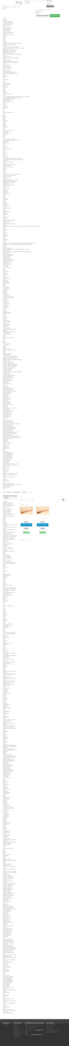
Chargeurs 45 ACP (7, 370)
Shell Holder (5, 345)
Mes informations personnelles (53, 1030)
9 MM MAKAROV (7, 332)
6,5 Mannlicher (6, 313)
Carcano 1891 (6, 445)
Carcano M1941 (6, 409)
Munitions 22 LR (6, 250)
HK (3, 80)
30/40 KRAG (5, 280)
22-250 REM (5, 325)
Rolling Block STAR (7, 434)
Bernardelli (5, 120)
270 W (4, 314)
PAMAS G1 (5, 126)
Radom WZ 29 (6, 451)
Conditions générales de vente (18, 1032)
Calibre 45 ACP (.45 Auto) (8, 260)
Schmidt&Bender (6, 211)
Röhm (4, 136)
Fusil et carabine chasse (8, 485)
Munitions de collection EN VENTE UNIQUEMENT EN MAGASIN (17, 244)
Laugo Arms (5, 192)
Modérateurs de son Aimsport (9, 51)
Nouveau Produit (6, 486)
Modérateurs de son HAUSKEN (10, 50)
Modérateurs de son (7, 49)
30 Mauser (5, 290)
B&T (4, 151)
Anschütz (5, 479)
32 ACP (4, 284)
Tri (19, 499)
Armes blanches (6, 188)
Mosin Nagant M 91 (7, 411)
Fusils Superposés (7, 29)
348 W (4, 279)
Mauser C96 (5, 400)
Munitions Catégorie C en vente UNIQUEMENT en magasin (16, 249)
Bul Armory (5, 146)
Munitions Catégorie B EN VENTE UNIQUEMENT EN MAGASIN (17, 251)
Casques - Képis (6, 348)
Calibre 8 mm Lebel (7, 263)
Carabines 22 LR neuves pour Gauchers (12, 174)
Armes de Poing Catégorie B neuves (11, 73)
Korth (4, 95)
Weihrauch (5, 134)
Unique (4, 102)
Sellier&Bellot (6, 239)
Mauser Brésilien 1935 (8, 425)
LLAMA (4, 122)
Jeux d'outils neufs (7, 267)
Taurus (4, 77)
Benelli (4, 40)
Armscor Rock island (7, 94)
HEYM (4, 36)
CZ (3, 78)
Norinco (4, 476)
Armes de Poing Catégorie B (9, 72)
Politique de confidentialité (17, 1035)
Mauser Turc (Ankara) (8, 438)
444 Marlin (5, 317)
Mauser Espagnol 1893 (8, 453)
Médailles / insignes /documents (10, 349)
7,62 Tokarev (5, 302)
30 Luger (5, 301)
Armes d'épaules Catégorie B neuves (11, 140)
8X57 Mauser (6, 283)
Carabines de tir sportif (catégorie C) (11, 57)
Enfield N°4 (5, 405)
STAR (4, 119)
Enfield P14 (5, 406)
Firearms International (7, 130)
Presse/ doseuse (6, 343)
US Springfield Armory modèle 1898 (11, 436)
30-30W (4, 245)
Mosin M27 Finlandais (7, 457)
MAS (4, 385)
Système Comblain (7, 443)
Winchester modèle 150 (8, 483)
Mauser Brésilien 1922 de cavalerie (10, 463)
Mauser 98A (5, 394)
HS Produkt (5, 79)
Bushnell (5, 212)
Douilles (4, 341)
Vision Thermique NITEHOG (9, 220)
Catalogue (5, 20)
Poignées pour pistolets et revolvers (11, 473)
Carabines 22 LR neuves (8, 166)
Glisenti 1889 (6, 469)
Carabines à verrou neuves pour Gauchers (12, 43)
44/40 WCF (5, 289)
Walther (4, 85)
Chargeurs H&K (6, 374)
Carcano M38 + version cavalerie (10, 408)
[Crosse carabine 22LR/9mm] (26, 510)
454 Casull (5, 277)
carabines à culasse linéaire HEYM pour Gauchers (14, 48)
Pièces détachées (7, 25)
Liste (65, 500)
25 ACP (4, 309)
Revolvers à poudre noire (8, 23)
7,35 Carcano (6, 295)
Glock (4, 74)
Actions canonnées (7, 176)
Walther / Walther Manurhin (9, 99)
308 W (4, 272)
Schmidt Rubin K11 (7, 392)
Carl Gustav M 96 (7, 415)
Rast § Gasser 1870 (7, 459)
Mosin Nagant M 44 (7, 412)
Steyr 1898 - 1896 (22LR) (8, 429)
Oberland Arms (6, 142)
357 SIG (4, 269)
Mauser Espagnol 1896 (8, 454)
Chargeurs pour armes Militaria (9, 358)
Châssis (4, 45)
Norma (4, 233)
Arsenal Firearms (6, 83)
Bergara (4, 37)
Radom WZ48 (6, 446)
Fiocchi (4, 240)
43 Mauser (5, 307)
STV (4, 238)
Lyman (4, 335)
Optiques (5, 202)
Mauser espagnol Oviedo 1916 (9, 465)
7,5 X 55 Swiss (6, 300)
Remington (5, 229)
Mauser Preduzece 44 (8, 431)
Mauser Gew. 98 (6, 399)
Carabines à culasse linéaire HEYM (10, 46)
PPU (4, 227)
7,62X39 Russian (6, 288)
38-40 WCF (5, 273)
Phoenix (4, 90)
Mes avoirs (49, 1026)
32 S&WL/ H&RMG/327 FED (9, 329)
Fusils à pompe (6, 31)
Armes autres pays (7, 67)
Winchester (5, 234)
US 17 (4, 419)
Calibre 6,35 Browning (7, 255)
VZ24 (4, 450)
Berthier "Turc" (6, 387)
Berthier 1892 (6, 381)
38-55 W (5, 246)
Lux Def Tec (5, 153)
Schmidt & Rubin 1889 (8, 389)
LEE (4, 268)
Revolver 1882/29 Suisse (8, 112)
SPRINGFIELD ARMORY (8, 377)
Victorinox (5, 194)
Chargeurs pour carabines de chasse (11, 357)
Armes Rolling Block (7, 455)
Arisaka (4, 466)
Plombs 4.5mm (6, 186)
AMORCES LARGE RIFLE (9, 223)
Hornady (5, 228)
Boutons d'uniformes (7, 353)
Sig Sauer (5, 42)
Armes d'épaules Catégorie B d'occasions (12, 158)
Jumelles (5, 216)
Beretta (4, 91)
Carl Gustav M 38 (7, 416)
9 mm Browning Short (7, 369)
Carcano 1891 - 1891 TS (8, 410)
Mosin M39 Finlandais (7, 456)
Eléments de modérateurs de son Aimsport (12, 54)
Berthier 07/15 (6, 382)
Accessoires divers (7, 68)
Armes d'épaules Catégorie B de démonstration (13, 159)
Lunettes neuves (6, 204)
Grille (63, 500)
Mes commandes (50, 1025)
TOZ (4, 482)
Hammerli (5, 106)
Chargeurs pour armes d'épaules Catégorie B (13, 371)
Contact (4, 488)
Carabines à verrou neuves (9, 34)
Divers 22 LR (6, 471)
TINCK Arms (5, 157)
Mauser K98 (5, 396)
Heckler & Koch (6, 193)
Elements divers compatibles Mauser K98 (12, 437)
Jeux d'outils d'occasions (8, 337)
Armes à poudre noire (7, 21)
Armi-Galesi (5, 131)
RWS (4, 231)
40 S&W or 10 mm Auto (8, 296)
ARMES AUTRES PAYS (8, 388)
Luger (4, 135)
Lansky (4, 196)
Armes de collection (7, 60)
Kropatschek (5, 417)
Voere (4, 478)
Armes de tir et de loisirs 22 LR (9, 164)
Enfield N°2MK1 (6, 467)
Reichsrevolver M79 (7, 420)
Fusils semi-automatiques (8, 32)
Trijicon (4, 210)
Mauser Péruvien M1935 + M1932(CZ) (11, 423)
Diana (4, 172)
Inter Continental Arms (8, 101)
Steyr (4, 114)
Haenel (4, 39)
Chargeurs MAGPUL (7, 376)
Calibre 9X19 (5, 252)
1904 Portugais (6, 448)
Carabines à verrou (7, 33)
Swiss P (4, 242)
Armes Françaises (7, 66)
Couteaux (5, 189)
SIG (4, 113)
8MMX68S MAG (6, 322)
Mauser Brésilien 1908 (8, 421)
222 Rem (5, 292)
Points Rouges (6, 217)
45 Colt (4, 276)
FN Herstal (5, 107)
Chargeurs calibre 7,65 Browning (10, 365)
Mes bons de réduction (51, 1032)
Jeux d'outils (5, 266)
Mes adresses (49, 1028)
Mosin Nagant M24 (7, 402)
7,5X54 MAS (5, 271)
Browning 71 (5, 439)
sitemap (15, 1037)
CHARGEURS (6, 354)
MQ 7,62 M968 (6, 461)
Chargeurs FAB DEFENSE (9, 375)
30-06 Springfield (6, 324)
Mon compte (50, 1023)
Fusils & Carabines (7, 27)
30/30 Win (5, 291)
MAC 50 (4, 125)
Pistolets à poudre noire (8, 22)
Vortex (4, 209)
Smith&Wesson (6, 100)
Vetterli (4, 444)
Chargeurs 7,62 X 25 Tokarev (9, 366)
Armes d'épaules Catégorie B (9, 139)
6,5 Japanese (6, 306)
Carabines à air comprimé (8, 185)
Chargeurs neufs (6, 360)
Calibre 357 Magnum (7, 259)
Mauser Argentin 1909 (7, 426)
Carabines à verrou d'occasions (10, 44)
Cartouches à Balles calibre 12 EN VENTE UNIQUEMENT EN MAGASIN (19, 243)
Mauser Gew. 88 (6, 398)
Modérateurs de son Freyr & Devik (10, 180)
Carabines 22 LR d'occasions (9, 175)
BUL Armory (5, 76)
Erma (4, 129)
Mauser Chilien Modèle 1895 (9, 427)
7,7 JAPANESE (6, 303)
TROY (4, 59)
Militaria (4, 347)
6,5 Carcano (5, 305)
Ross (4, 468)
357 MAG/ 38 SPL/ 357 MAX (9, 331)
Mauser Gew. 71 (6, 397)
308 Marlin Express (7, 312)
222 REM (5, 326)
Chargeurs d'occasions (8, 362)
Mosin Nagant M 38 (7, 414)
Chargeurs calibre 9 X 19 (8, 363)
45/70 (4, 285)
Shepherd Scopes (7, 208)
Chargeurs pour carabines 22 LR (10, 356)
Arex (4, 89)
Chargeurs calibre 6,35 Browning (10, 364)
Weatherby (5, 236)
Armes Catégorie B (7, 71)
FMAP (4, 118)
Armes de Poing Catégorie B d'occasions (12, 97)
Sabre (4, 215)
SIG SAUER (5, 205)
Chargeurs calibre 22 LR (8, 368)
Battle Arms (5, 141)
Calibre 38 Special (7, 257)
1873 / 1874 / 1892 (7, 383)
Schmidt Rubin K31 (7, 393)
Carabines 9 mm (6, 183)
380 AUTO (5, 330)
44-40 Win (5, 319)
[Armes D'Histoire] (13, 3)
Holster (4, 352)
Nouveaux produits (16, 1026)
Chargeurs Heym (6, 56)
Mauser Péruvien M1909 (8, 422)
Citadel (4, 171)
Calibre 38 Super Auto (7, 261)
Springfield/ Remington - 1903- (9, 428)
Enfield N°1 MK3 (6, 403)
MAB (4, 105)
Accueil (4, 19)
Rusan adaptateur (7, 221)
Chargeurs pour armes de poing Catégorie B (12, 359)
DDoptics (5, 206)
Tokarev (4, 124)
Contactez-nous (17, 1028)
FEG (4, 108)
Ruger (4, 88)
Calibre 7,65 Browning (7, 254)
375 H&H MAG (6, 328)
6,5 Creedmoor (6, 294)
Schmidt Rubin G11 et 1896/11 (9, 391)
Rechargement (6, 265)
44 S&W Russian (6, 278)
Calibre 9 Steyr (6, 262)
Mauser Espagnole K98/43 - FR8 (10, 432)
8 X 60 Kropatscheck (7, 248)
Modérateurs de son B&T (8, 52)
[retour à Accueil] (4, 492)
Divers (4, 26)
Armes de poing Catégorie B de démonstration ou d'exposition (16, 96)
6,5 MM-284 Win (6, 320)
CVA (4, 38)
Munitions (5, 225)
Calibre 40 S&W (6, 256)
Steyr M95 (5, 440)
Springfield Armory (7, 84)
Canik (4, 82)
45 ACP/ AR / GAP (7, 334)
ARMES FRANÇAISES (8, 380)
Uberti (4, 117)
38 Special (5, 299)
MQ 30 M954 (6, 462)
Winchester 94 (6, 442)
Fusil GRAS (5, 386)
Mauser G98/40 (6, 460)
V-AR (4, 145)
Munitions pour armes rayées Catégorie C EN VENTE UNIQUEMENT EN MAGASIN (21, 226)
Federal (4, 237)
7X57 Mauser (6, 274)
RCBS (4, 316)
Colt (4, 111)
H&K (4, 137)
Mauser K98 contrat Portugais (9, 433)
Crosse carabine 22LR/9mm (9, 477)
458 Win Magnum (7, 282)
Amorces (5, 222)
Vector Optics (6, 214)
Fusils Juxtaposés (7, 28)
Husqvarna (5, 103)
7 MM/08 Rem (6, 286)
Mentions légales (18, 1029)
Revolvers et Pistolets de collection (10, 61)
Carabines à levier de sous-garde (10, 62)
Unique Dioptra (6, 480)
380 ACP (5, 308)
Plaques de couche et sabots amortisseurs (12, 484)
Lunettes (5, 203)
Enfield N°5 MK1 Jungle (8, 404)
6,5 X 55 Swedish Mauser (8, 297)
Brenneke (5, 232)
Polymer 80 (5, 86)
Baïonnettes (5, 199)
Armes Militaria (6, 65)
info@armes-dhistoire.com (37, 1034)
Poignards (5, 198)
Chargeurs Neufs (6, 372)
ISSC (4, 170)
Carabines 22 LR (6, 165)
